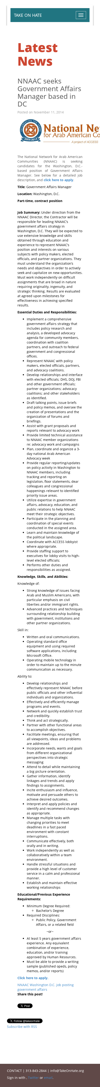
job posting (65, 985)
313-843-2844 (36, 1070)
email (48, 1077)
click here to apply (58, 180)
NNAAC (23, 985)
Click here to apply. (32, 978)
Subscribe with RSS (22, 1026)
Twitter (33, 1077)
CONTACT (14, 1070)
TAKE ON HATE (28, 15)
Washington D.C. (42, 985)
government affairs (32, 989)
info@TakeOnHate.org (67, 1070)
